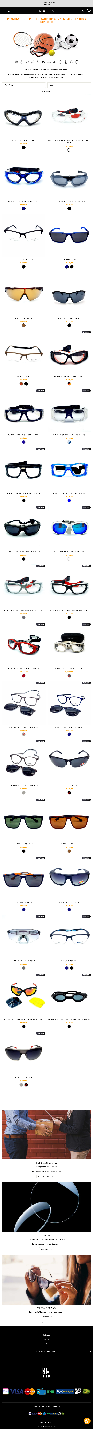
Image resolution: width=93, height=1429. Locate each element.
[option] (46, 3)
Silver (24, 617)
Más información (46, 1176)
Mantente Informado (46, 1351)
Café (24, 325)
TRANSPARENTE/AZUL (69, 442)
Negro (24, 147)
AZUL (24, 442)
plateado (69, 676)
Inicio (47, 1331)
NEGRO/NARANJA (69, 384)
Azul (24, 208)
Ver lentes (46, 1249)
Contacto (46, 1339)
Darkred (24, 676)
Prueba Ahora (46, 1322)
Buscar (46, 1344)
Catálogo (46, 1335)
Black (24, 500)
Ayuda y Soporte (46, 1359)
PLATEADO (24, 968)
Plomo (24, 734)
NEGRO (69, 208)
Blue (69, 500)
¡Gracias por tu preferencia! (46, 1406)
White (69, 150)
